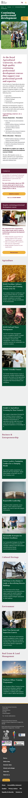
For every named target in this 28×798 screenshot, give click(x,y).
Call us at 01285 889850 (14, 197)
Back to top (6, 780)
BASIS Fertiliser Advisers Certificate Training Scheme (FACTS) (15, 125)
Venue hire (6, 771)
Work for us (6, 775)
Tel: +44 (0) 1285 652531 (8, 716)
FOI (21, 788)
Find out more (14, 252)
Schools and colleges (9, 768)
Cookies (4, 788)
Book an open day (24, 18)
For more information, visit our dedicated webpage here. (13, 159)
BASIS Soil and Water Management (15, 142)
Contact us (19, 792)
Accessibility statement (14, 785)
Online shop (6, 761)
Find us (5, 758)
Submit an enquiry (14, 194)
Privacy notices (13, 788)
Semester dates (7, 765)
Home (2, 7)
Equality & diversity (8, 792)
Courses (9, 7)
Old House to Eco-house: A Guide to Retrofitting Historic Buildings (15, 132)
